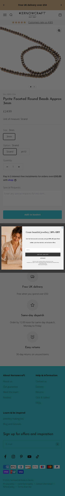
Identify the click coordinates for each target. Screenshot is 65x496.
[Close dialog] (62, 227)
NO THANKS (42, 258)
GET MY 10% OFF (42, 254)
